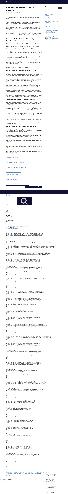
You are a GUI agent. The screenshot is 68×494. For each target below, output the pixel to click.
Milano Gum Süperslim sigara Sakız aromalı (13, 169)
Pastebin (7, 194)
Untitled (47, 488)
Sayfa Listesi (48, 37)
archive (21, 472)
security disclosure (28, 473)
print (16, 228)
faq (9, 195)
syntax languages (16, 472)
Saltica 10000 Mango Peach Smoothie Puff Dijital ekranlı (16, 181)
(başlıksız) (48, 26)
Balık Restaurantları (12, 2)
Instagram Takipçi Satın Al (50, 32)
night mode (30, 472)
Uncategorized (17, 12)
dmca (33, 473)
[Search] (24, 201)
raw (6, 228)
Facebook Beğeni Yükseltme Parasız (52, 30)
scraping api (37, 472)
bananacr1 (8, 219)
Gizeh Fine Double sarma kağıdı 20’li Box (13, 155)
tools (8, 195)
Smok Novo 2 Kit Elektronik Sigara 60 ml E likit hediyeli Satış (17, 185)
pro (43, 472)
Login (7, 205)
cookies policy (15, 473)
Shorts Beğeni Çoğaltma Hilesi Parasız (52, 38)
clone (12, 228)
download (9, 228)
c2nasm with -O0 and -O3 (50, 479)
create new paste (9, 472)
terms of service (21, 473)
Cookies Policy (3, 479)
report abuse (37, 473)
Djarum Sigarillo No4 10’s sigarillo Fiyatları (33, 187)
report (18, 228)
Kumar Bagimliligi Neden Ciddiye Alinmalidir (52, 19)
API (6, 195)
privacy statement (9, 473)
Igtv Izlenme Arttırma (49, 31)
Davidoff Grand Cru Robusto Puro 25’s (13, 157)
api (33, 472)
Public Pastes (47, 472)
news (41, 472)
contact (41, 473)
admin (13, 12)
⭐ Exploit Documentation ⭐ (51, 474)
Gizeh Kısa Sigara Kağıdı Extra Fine (12, 179)
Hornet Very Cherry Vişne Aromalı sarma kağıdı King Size (16, 167)
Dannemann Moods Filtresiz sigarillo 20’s (13, 172)
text (6, 227)
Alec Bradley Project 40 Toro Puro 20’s (13, 164)
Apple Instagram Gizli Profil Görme (52, 29)
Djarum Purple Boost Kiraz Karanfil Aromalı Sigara (15, 162)
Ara (45, 6)
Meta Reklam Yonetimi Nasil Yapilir (51, 12)
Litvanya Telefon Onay (50, 36)
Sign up (9, 205)
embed (14, 228)
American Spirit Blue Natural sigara (12, 159)
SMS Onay (48, 39)
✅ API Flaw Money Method (50, 481)
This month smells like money (51, 476)
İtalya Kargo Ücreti (49, 33)
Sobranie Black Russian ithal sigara (12, 174)
